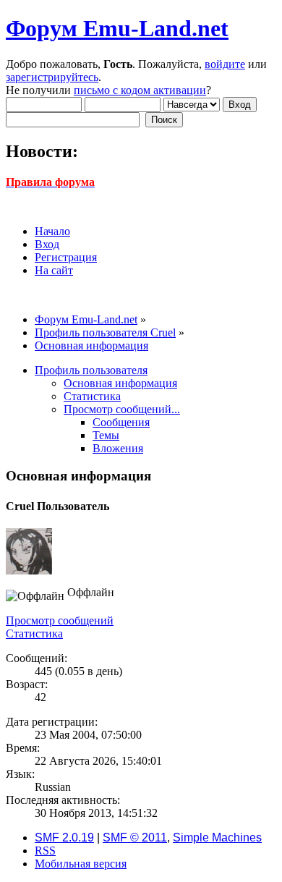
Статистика (34, 633)
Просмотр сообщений (60, 620)
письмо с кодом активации (140, 90)
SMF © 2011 (135, 837)
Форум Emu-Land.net (117, 28)
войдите (225, 64)
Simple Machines (217, 837)
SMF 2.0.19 (64, 837)
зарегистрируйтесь (52, 77)
